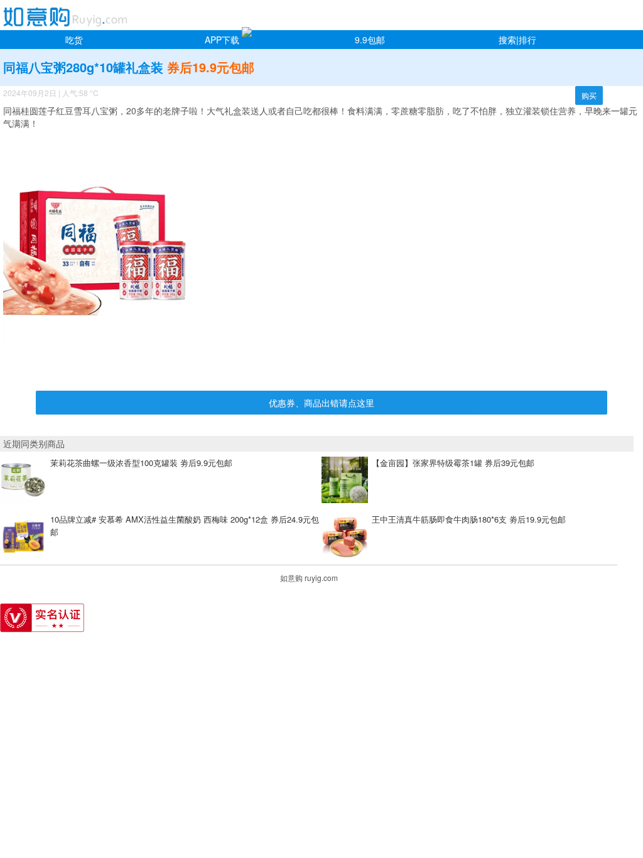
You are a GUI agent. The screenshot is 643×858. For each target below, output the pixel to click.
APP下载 (222, 39)
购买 (589, 95)
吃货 (74, 39)
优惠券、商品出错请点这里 (321, 402)
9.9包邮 (370, 39)
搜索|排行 (517, 39)
